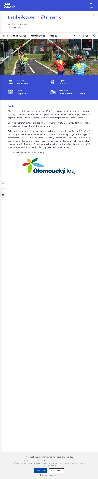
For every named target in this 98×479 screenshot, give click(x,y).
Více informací (51, 466)
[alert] (49, 465)
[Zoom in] (3, 183)
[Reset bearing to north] (3, 190)
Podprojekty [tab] (37, 36)
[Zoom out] (3, 186)
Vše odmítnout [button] (56, 470)
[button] (94, 36)
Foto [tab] (53, 36)
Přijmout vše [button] (40, 470)
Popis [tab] (5, 36)
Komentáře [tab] (19, 36)
